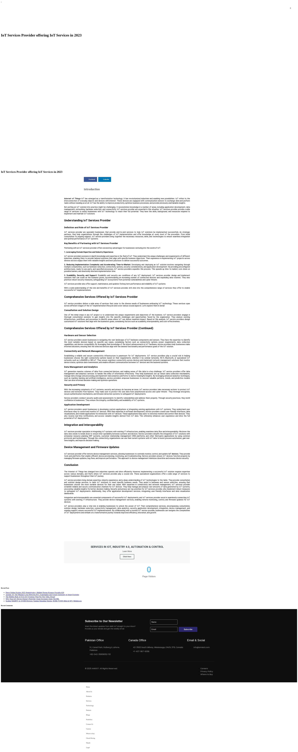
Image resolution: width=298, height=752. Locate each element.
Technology (90, 705)
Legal (88, 747)
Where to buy (90, 733)
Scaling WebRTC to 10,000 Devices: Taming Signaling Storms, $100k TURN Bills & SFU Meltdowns (44, 601)
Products (89, 696)
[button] (54, 8)
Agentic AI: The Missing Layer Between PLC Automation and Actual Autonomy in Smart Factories (42, 595)
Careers (88, 729)
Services (88, 701)
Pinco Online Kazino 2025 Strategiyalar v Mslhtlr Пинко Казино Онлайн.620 (35, 593)
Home (88, 687)
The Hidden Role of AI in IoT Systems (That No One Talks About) (30, 597)
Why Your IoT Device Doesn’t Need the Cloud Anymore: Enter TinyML (32, 599)
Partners (88, 710)
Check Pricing (90, 738)
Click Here (127, 557)
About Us (89, 691)
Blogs (88, 715)
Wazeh (88, 743)
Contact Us (89, 724)
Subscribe (188, 629)
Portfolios (89, 719)
